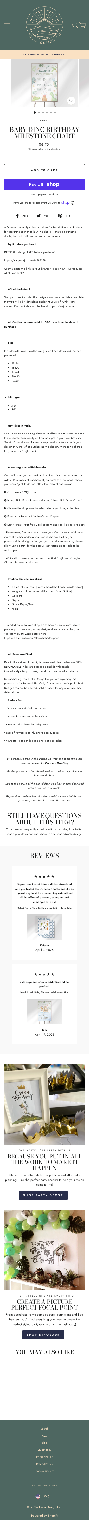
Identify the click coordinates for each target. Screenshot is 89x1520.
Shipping (32, 149)
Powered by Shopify (44, 1515)
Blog (44, 1443)
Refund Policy (44, 1464)
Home (43, 120)
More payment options (44, 194)
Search (44, 1429)
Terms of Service (44, 1471)
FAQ (44, 1436)
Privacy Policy (44, 1457)
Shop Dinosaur (43, 1335)
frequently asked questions (40, 829)
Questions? (44, 1450)
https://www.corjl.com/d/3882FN (25, 260)
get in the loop (44, 1485)
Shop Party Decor (43, 1195)
